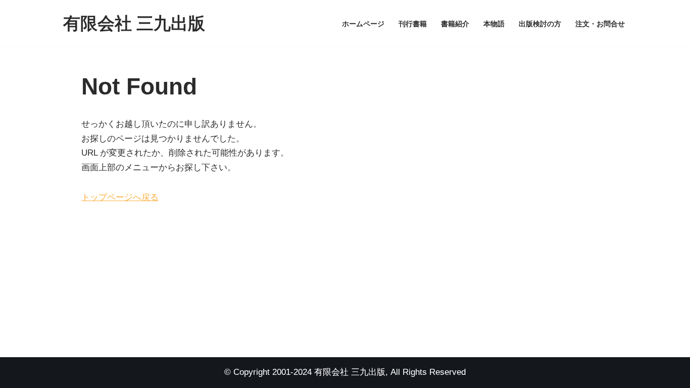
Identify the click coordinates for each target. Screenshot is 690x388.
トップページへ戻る (120, 197)
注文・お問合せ (600, 24)
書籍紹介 (455, 24)
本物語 (494, 24)
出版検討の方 (540, 24)
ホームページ (363, 24)
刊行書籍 (413, 24)
